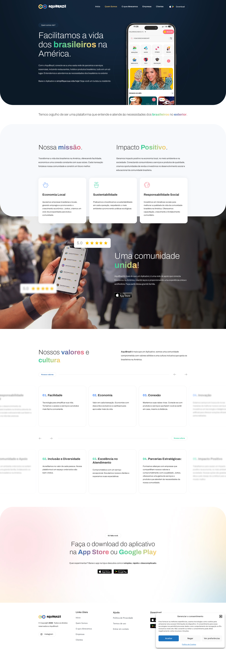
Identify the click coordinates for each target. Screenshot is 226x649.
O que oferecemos (130, 6)
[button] (220, 616)
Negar (190, 638)
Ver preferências (212, 638)
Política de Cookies (189, 644)
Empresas (146, 6)
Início (97, 6)
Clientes (159, 6)
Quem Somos (111, 6)
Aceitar (168, 638)
